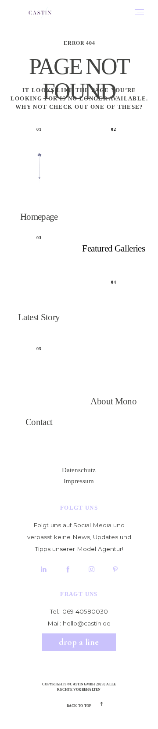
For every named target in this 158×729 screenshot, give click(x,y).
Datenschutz (79, 469)
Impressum (79, 480)
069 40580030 (85, 611)
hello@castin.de (87, 623)
